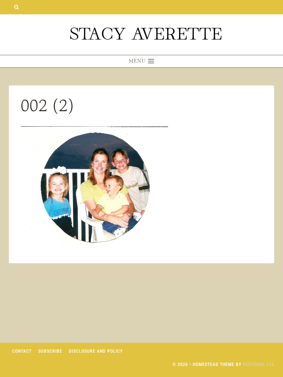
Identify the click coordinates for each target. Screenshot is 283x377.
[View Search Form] (16, 7)
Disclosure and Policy (96, 351)
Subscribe (50, 351)
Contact (22, 351)
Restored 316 (258, 364)
